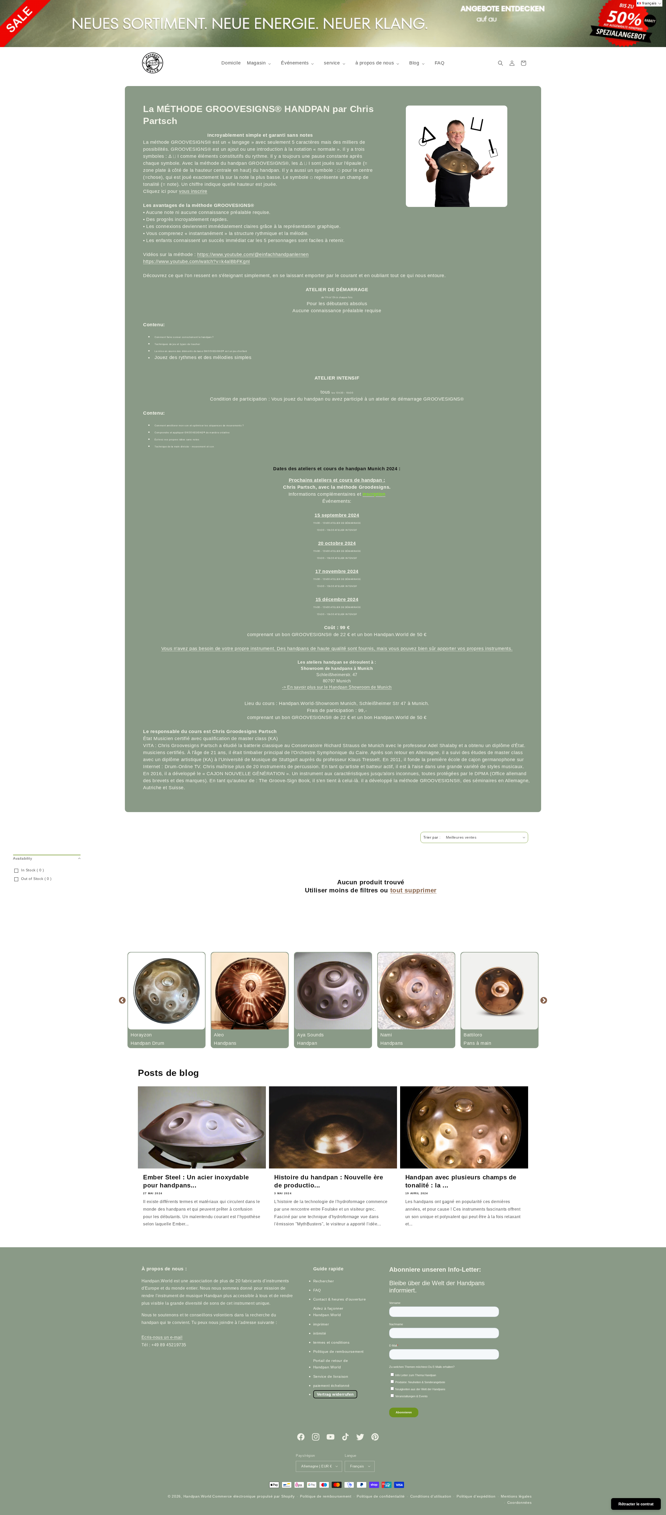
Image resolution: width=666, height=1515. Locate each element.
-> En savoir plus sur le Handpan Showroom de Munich (337, 687)
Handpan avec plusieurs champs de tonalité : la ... (460, 1181)
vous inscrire (193, 191)
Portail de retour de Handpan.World (330, 1364)
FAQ (317, 1290)
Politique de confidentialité (381, 1496)
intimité (319, 1333)
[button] (261, 63)
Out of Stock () (36, 879)
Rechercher (323, 1281)
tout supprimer (413, 890)
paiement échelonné (331, 1385)
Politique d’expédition (476, 1496)
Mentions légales (516, 1496)
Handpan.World (197, 1496)
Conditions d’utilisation (430, 1496)
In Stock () (32, 870)
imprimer (321, 1324)
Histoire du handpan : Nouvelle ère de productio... (328, 1181)
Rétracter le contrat (636, 1504)
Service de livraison (330, 1376)
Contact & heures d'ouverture (339, 1299)
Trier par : (431, 837)
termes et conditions (331, 1342)
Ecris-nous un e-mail (162, 1337)
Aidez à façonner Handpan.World (328, 1311)
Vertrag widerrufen (335, 1394)
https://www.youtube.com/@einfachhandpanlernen (253, 254)
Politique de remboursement (338, 1351)
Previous (122, 1000)
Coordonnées (519, 1502)
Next (544, 1000)
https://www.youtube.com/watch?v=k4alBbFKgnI (196, 261)
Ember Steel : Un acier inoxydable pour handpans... (196, 1181)
